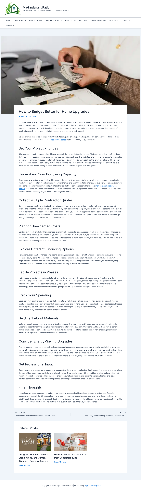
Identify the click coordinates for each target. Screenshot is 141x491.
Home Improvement (52, 20)
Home (8, 20)
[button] (60, 20)
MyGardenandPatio (36, 7)
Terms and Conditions (98, 20)
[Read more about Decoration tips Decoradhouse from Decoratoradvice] (70, 442)
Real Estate (83, 20)
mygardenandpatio (93, 485)
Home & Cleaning (35, 20)
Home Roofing (70, 20)
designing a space (58, 140)
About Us (126, 20)
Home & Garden (20, 20)
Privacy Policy (114, 20)
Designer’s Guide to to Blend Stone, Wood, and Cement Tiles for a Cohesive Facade (33, 457)
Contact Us (10, 26)
